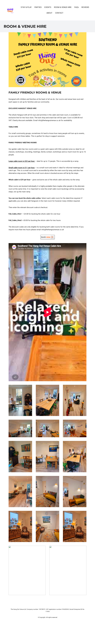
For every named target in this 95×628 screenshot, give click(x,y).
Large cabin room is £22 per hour (22, 161)
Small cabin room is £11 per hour (22, 167)
